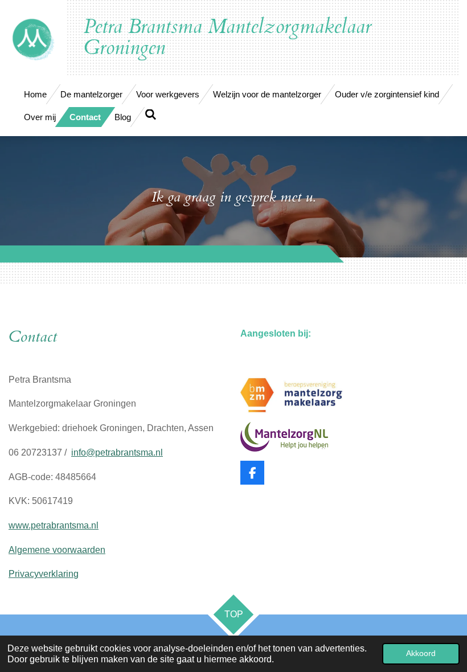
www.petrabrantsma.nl (54, 525)
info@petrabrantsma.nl (117, 452)
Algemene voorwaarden (57, 550)
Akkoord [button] (421, 653)
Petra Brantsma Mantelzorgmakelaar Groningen (227, 37)
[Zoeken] (150, 114)
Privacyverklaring (44, 574)
